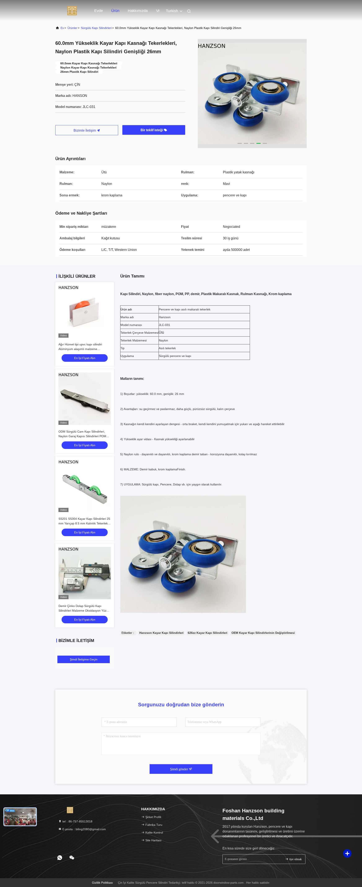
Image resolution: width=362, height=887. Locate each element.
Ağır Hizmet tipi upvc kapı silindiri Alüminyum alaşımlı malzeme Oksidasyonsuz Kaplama (80, 349)
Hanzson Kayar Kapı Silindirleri (161, 632)
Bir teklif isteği (152, 130)
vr (158, 11)
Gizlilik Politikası (102, 882)
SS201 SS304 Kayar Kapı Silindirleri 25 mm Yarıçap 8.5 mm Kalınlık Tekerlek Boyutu (84, 523)
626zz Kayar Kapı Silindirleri (207, 632)
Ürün (115, 11)
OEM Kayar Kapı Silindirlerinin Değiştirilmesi (263, 632)
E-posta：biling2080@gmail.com (84, 829)
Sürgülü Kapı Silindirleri (96, 28)
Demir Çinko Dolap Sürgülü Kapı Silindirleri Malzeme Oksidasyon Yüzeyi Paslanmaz (84, 610)
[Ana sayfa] (72, 10)
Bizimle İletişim (85, 130)
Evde (98, 11)
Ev (62, 28)
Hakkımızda (138, 11)
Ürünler (72, 28)
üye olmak (295, 859)
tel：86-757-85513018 (77, 821)
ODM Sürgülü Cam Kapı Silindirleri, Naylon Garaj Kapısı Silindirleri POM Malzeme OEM (82, 436)
